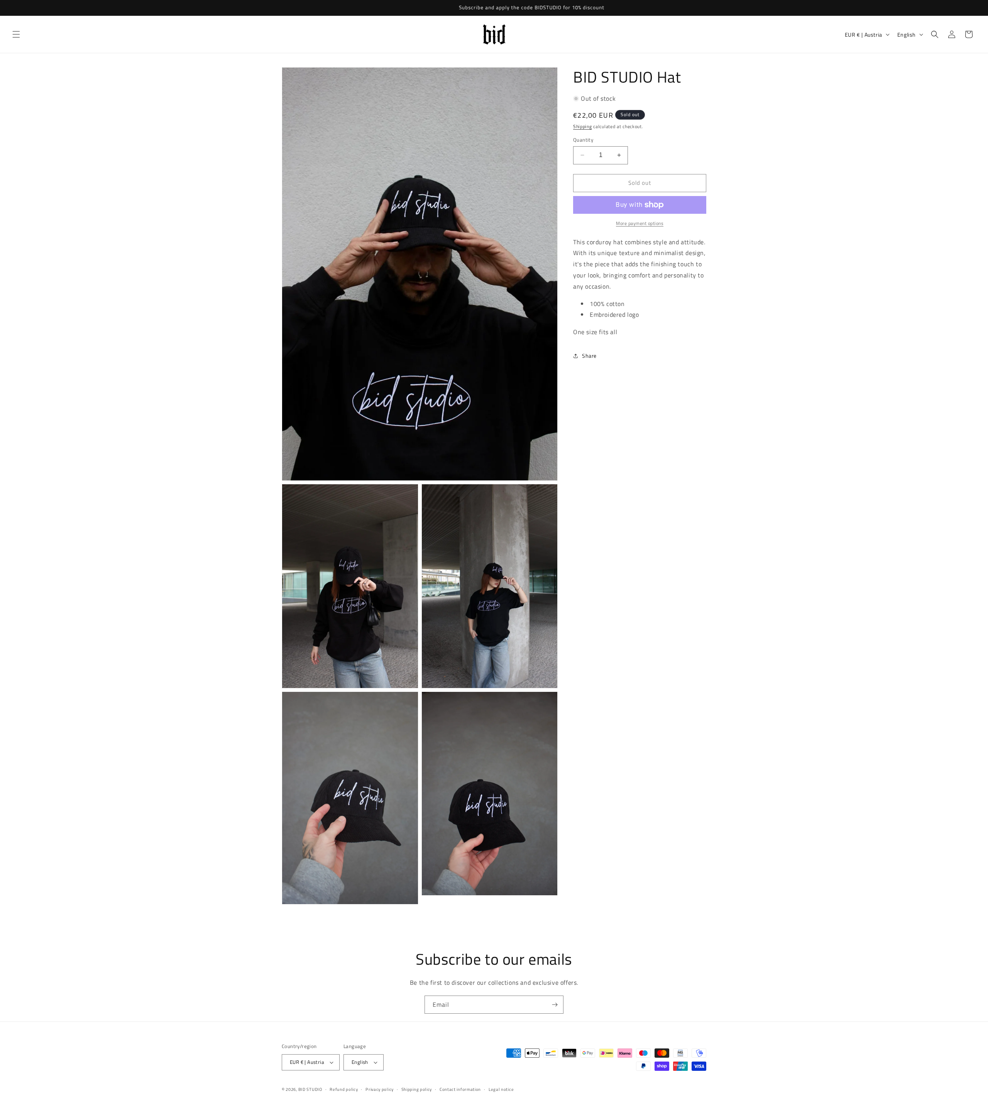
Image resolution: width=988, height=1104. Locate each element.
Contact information (460, 1089)
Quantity (583, 140)
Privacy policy (379, 1089)
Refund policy (344, 1089)
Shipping (582, 126)
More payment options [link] (639, 223)
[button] (16, 34)
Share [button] (589, 356)
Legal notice (501, 1089)
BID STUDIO (310, 1089)
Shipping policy (416, 1089)
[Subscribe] (554, 1005)
